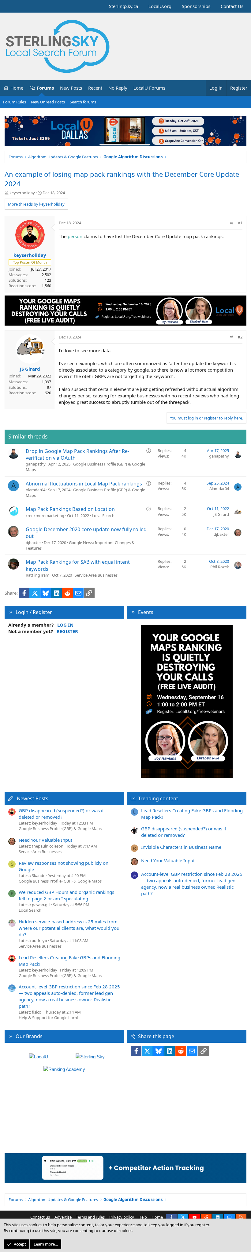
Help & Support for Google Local (48, 1017)
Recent (95, 88)
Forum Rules (14, 102)
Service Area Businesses (96, 575)
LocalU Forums (149, 88)
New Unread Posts (48, 102)
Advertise (63, 1217)
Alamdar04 (35, 490)
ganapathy (36, 464)
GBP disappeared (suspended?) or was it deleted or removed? (61, 813)
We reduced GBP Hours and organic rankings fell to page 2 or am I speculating (66, 895)
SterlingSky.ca (123, 6)
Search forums (83, 102)
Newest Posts (32, 798)
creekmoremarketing (45, 515)
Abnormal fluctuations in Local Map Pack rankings (84, 483)
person (75, 236)
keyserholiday (22, 192)
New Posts (71, 88)
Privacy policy (121, 1217)
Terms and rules (90, 1217)
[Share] (231, 222)
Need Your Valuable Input (45, 840)
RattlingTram (37, 575)
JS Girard (221, 514)
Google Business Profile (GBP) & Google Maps (60, 828)
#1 (240, 223)
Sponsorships (196, 6)
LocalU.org (159, 6)
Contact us (40, 1217)
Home (16, 88)
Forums (45, 88)
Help (142, 1217)
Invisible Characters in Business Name (181, 847)
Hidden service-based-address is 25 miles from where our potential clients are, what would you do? (69, 927)
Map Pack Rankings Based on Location (70, 509)
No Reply (117, 88)
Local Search (103, 515)
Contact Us (232, 6)
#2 (240, 337)
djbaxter (33, 542)
